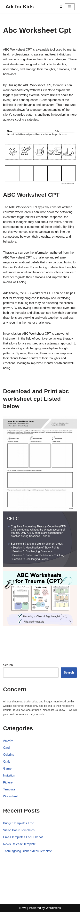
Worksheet (10, 796)
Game (7, 768)
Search (8, 665)
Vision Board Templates (19, 830)
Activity (8, 740)
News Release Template (19, 844)
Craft (6, 761)
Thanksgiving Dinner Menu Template (27, 851)
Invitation (9, 775)
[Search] (61, 6)
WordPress (53, 908)
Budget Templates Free (18, 823)
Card (6, 747)
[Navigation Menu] (69, 6)
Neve (22, 908)
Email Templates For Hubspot (23, 837)
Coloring (8, 754)
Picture (8, 782)
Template (9, 789)
